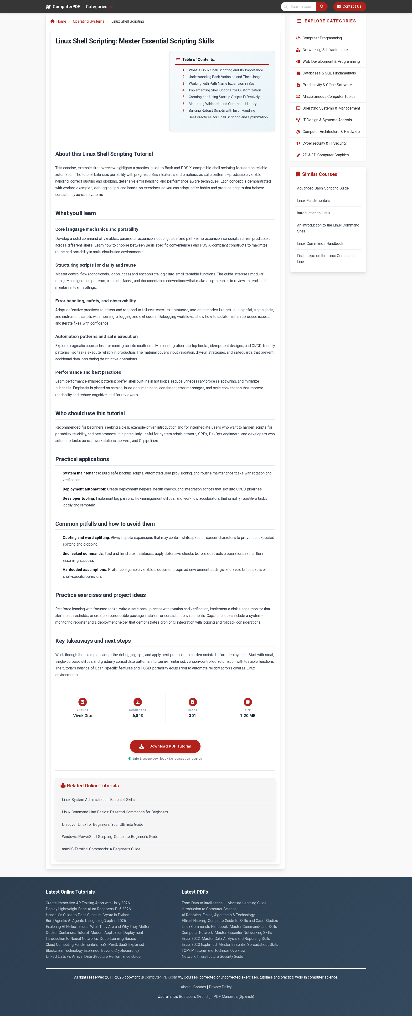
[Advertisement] (108, 84)
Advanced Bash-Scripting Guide (323, 188)
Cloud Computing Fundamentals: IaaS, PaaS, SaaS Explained (95, 944)
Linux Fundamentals (313, 201)
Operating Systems (88, 21)
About (186, 987)
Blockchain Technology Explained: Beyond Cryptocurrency (92, 950)
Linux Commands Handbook (320, 244)
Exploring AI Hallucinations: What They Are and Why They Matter (97, 927)
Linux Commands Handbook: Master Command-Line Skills (229, 927)
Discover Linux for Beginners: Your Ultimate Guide (102, 824)
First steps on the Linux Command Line (325, 259)
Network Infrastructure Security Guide (212, 956)
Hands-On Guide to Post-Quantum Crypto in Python (87, 915)
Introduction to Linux (313, 213)
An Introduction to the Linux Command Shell (328, 228)
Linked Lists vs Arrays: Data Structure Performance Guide (93, 956)
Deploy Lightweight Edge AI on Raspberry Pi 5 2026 (88, 909)
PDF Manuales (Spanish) (233, 997)
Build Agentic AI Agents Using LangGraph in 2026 (86, 921)
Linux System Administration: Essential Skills (98, 800)
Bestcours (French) (195, 997)
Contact (199, 987)
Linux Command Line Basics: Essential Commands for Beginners (115, 812)
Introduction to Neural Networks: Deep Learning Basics (91, 939)
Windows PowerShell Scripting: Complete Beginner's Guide (110, 837)
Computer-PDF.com (161, 977)
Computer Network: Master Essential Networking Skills (227, 933)
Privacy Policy (220, 987)
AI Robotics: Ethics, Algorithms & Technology (218, 915)
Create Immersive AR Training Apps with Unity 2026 (88, 903)
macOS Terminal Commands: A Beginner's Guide (101, 849)
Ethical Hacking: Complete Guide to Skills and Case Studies (230, 921)
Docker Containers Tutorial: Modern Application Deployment (94, 933)
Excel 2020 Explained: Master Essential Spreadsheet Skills (230, 944)
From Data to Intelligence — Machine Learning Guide (224, 903)
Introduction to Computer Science (209, 909)
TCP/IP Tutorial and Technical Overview (214, 950)
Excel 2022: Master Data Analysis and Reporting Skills (226, 939)
